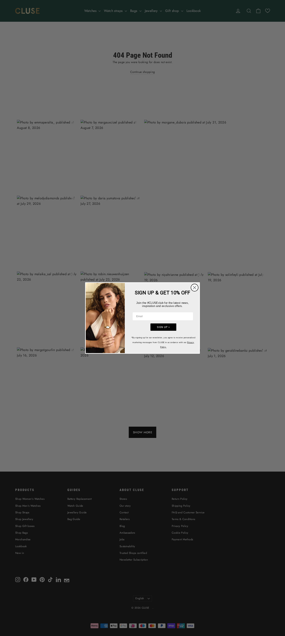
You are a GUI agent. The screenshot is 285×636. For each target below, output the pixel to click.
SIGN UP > (163, 327)
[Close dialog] (194, 287)
